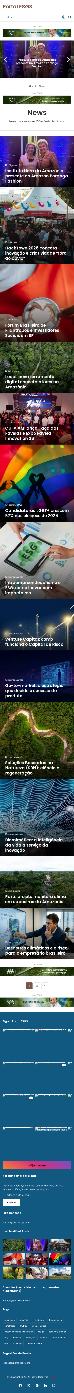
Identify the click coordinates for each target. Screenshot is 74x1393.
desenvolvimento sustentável (18, 1331)
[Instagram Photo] (19, 1045)
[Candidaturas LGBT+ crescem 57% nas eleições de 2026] (60, 1259)
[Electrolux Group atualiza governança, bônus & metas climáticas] (60, 1273)
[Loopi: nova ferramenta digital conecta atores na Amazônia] (14, 1245)
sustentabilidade (34, 1343)
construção (9, 1326)
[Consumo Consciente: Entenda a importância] (14, 1273)
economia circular (57, 1331)
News (37, 52)
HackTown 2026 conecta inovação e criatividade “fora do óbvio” (36, 253)
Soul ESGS (37, 26)
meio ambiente (59, 1337)
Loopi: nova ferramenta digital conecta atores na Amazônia (32, 382)
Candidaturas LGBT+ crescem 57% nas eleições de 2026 (37, 513)
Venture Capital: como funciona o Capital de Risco (34, 641)
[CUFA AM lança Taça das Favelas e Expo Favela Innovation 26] (37, 1259)
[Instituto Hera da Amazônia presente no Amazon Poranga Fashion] (37, 1245)
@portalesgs (38, 1165)
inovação (30, 1337)
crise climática (39, 1326)
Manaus (43, 1337)
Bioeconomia (55, 1320)
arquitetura (39, 1320)
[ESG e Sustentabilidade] (37, 1001)
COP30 (23, 1326)
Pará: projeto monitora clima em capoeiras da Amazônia (35, 899)
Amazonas (9, 1320)
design (41, 1331)
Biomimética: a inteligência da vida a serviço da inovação (34, 845)
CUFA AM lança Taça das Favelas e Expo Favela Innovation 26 (32, 433)
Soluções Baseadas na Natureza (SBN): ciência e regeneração (32, 768)
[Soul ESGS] (37, 32)
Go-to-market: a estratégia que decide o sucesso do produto (34, 691)
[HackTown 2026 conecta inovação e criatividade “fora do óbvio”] (60, 1245)
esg (6, 1337)
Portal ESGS (61, 1376)
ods (6, 1343)
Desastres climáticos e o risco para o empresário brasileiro (36, 950)
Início (34, 86)
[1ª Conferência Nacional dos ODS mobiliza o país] (37, 1273)
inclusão (17, 1337)
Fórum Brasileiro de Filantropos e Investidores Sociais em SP (32, 330)
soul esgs (17, 1343)
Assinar (11, 1202)
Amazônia (24, 1320)
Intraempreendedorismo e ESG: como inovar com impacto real (33, 588)
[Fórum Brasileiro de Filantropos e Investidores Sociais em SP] (14, 1259)
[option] (37, 59)
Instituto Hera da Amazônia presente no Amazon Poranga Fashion (37, 63)
